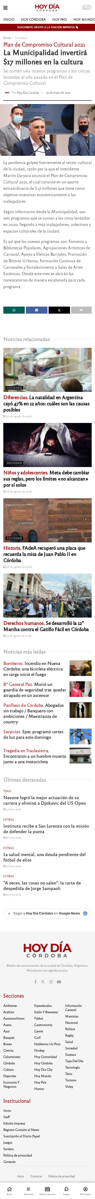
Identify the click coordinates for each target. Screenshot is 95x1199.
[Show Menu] (5, 7)
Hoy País (59, 19)
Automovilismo (14, 1018)
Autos (7, 1025)
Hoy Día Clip (43, 1069)
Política (70, 1029)
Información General (73, 1008)
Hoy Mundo (42, 1076)
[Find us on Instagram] (51, 981)
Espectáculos (43, 1005)
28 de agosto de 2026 (19, 491)
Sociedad (21, 38)
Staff (6, 1117)
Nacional (71, 1022)
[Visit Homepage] (47, 7)
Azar (6, 1031)
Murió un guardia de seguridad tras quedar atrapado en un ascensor (34, 689)
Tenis (7, 791)
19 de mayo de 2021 (58, 92)
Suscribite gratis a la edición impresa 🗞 (47, 27)
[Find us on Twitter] (43, 981)
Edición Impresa (14, 1123)
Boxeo (7, 1044)
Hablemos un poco (47, 1044)
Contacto (9, 1162)
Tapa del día (74, 1061)
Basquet (8, 1037)
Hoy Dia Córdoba (28, 92)
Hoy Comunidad (45, 1057)
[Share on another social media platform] (81, 310)
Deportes (9, 1076)
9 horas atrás (13, 866)
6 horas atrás (13, 837)
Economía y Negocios (11, 1084)
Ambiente (10, 1005)
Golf (37, 1037)
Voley (69, 1086)
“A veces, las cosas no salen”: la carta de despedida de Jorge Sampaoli (42, 885)
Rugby (69, 1035)
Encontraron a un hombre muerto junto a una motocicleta (34, 755)
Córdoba (9, 1063)
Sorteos (8, 1149)
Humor (39, 1089)
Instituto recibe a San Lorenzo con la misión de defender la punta (46, 828)
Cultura (8, 1069)
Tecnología (72, 1067)
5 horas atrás (13, 809)
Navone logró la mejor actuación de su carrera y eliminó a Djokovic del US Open (44, 800)
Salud (69, 1042)
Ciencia (8, 1050)
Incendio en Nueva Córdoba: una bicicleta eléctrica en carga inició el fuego (33, 668)
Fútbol (8, 819)
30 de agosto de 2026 (19, 416)
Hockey (39, 1050)
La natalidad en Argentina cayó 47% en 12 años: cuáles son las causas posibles (46, 403)
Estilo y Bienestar (46, 1012)
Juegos (7, 1142)
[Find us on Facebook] (35, 981)
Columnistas (11, 1057)
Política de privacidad (17, 1155)
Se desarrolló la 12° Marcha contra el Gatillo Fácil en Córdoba (46, 626)
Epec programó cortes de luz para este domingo (33, 734)
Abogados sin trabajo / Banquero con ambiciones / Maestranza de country (33, 713)
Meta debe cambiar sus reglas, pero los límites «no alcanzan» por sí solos (46, 478)
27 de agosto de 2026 (18, 635)
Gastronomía (43, 1025)
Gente (38, 1031)
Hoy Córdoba (33, 19)
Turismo (70, 1080)
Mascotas (71, 1016)
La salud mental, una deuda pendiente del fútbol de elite (44, 857)
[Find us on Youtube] (59, 981)
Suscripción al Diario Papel (21, 1136)
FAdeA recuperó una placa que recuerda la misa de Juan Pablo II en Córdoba (44, 553)
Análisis (8, 1012)
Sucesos (70, 1054)
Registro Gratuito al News (21, 1130)
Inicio (9, 19)
